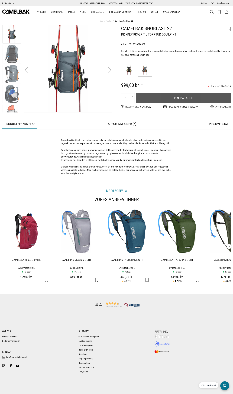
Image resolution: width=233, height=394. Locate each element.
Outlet (154, 11)
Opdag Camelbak (10, 336)
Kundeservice (223, 3)
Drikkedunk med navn (120, 11)
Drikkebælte (97, 11)
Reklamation (84, 363)
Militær (204, 3)
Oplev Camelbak (171, 11)
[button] (116, 304)
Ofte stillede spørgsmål (88, 336)
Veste (83, 11)
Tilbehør (141, 11)
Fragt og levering (85, 358)
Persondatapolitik (86, 367)
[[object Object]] (142, 85)
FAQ (212, 3)
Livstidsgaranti (85, 341)
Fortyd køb (83, 371)
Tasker (71, 11)
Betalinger (82, 354)
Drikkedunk (57, 11)
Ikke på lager (183, 98)
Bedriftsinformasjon (11, 341)
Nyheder (41, 11)
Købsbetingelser (85, 345)
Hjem (101, 21)
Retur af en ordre (85, 349)
